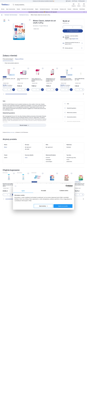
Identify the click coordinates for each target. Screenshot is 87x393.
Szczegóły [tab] (43, 190)
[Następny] (83, 94)
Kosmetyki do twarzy (24, 14)
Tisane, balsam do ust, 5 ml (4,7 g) (22, 79)
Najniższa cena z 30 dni (6, 86)
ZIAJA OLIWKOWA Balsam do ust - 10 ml (81, 79)
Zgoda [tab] (23, 190)
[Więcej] (82, 48)
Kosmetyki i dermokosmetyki (11, 14)
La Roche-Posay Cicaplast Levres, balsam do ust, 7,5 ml (66, 79)
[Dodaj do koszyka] (13, 89)
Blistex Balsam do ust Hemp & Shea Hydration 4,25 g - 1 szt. (81, 184)
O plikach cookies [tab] (64, 190)
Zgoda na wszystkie (63, 206)
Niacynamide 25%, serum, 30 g (9, 79)
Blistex (5, 147)
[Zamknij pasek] (84, 12)
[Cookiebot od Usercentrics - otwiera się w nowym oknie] (67, 186)
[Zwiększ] (81, 27)
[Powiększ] (9, 20)
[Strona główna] (1, 15)
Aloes (26, 157)
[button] (47, 26)
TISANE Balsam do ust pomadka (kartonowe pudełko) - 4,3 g (50, 80)
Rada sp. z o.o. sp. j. (11, 132)
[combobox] (40, 4)
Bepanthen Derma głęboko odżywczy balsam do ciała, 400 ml (8, 185)
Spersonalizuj (42, 206)
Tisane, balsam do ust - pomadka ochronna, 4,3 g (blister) (37, 80)
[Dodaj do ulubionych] (30, 20)
